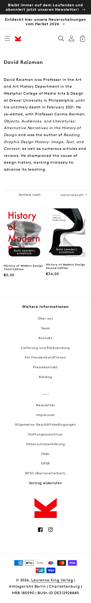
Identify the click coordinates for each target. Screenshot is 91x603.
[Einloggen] (71, 38)
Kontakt (45, 338)
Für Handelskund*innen (45, 357)
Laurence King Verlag (52, 580)
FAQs (45, 454)
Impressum (45, 415)
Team (45, 328)
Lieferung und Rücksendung (45, 348)
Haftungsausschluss (45, 434)
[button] (7, 38)
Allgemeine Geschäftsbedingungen (45, 424)
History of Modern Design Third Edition (23, 267)
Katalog (45, 377)
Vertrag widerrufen (45, 483)
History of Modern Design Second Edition (65, 266)
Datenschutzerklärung (45, 444)
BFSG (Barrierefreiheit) (45, 473)
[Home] (18, 38)
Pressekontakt (45, 367)
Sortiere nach (30, 194)
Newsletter (45, 405)
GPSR (45, 463)
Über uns (45, 318)
